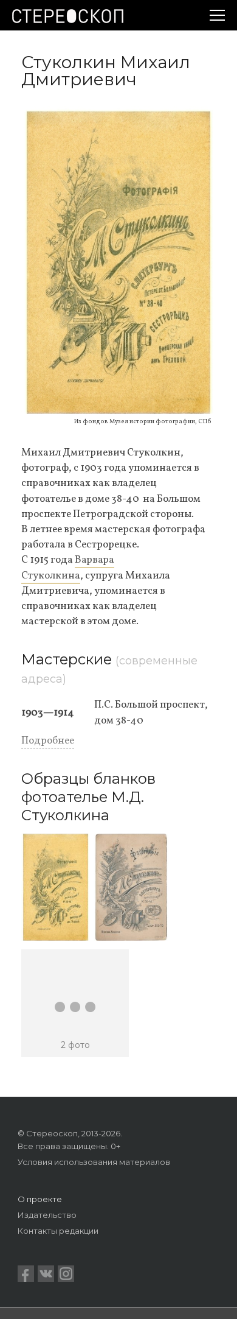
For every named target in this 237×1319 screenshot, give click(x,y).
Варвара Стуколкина (67, 567)
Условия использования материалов (94, 1162)
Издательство (47, 1215)
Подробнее (47, 741)
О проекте (40, 1199)
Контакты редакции (58, 1231)
